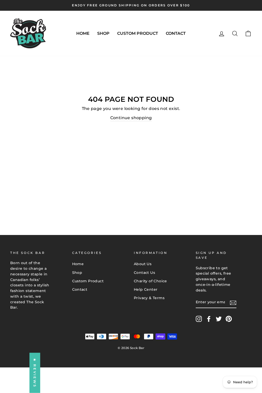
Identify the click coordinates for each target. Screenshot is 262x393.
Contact (176, 33)
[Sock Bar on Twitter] (219, 319)
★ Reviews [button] (35, 373)
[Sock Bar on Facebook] (209, 319)
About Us (142, 264)
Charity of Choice (150, 281)
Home (83, 33)
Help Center (145, 289)
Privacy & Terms (149, 298)
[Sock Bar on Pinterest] (229, 319)
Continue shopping (131, 117)
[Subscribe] (233, 302)
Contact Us (144, 273)
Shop (103, 33)
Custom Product (137, 33)
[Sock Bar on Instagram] (199, 319)
